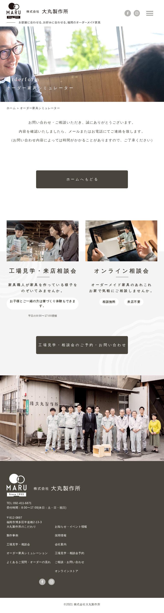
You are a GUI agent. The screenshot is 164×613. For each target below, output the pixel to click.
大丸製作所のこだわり (21, 526)
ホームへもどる (82, 179)
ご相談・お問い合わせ (69, 562)
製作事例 (12, 535)
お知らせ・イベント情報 (71, 526)
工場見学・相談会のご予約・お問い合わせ (82, 345)
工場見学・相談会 (18, 544)
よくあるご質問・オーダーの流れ (29, 562)
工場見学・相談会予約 (69, 553)
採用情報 (61, 535)
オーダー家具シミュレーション (27, 553)
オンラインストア (66, 571)
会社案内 (61, 544)
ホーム (11, 108)
